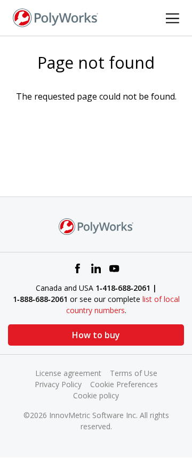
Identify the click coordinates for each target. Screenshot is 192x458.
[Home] (55, 17)
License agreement (68, 373)
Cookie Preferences (124, 384)
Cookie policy (96, 395)
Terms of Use (133, 373)
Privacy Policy (58, 384)
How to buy (96, 335)
